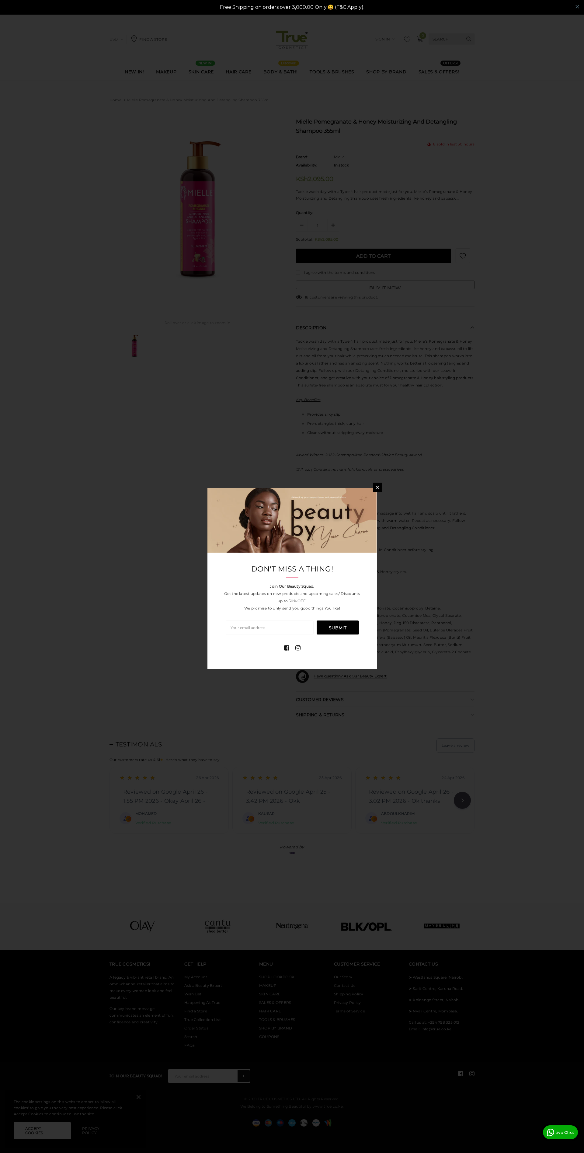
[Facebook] (286, 648)
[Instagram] (298, 648)
